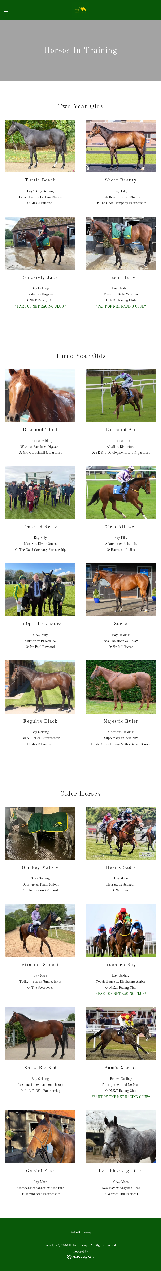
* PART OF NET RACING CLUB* (120, 994)
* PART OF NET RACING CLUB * (40, 306)
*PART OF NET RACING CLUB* (121, 306)
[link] (80, 10)
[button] (13, 10)
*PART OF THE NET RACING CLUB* (121, 1097)
